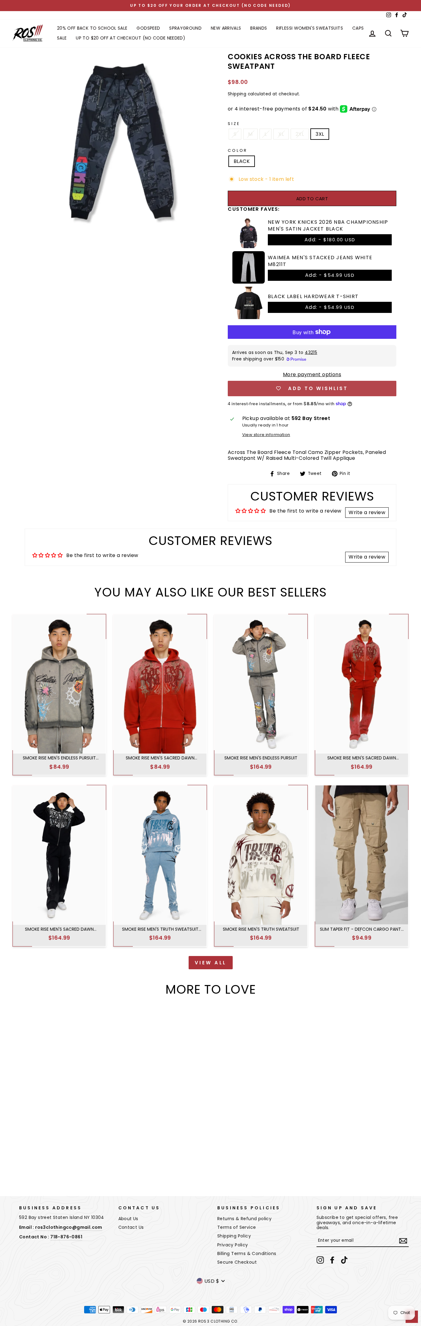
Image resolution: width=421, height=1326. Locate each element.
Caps (358, 28)
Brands (258, 28)
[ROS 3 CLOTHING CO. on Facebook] (332, 1260)
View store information (266, 434)
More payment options (312, 374)
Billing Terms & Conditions (246, 1253)
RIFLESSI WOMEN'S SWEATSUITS (309, 28)
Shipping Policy (234, 1236)
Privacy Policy (232, 1245)
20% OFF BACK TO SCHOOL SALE (92, 28)
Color (237, 150)
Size (234, 123)
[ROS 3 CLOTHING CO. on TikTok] (344, 1260)
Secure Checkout (237, 1262)
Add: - (330, 239)
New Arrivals (226, 28)
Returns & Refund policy (244, 1219)
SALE (62, 38)
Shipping (237, 94)
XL (281, 134)
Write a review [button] (367, 512)
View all (211, 962)
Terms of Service (236, 1227)
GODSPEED (148, 28)
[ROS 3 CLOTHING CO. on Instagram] (320, 1260)
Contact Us (131, 1227)
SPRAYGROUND (185, 28)
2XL (300, 134)
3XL (320, 134)
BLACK (242, 161)
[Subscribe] (403, 1241)
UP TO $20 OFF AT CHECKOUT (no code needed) (130, 38)
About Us (128, 1219)
